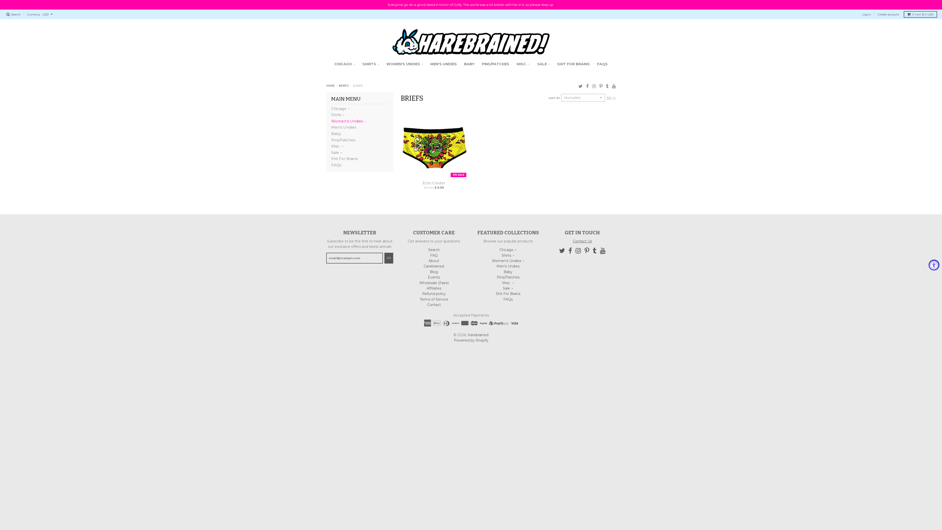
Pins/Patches (343, 140)
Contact (434, 305)
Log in (866, 14)
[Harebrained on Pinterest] (600, 86)
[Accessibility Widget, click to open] (934, 265)
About (434, 261)
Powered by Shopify (471, 340)
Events (434, 277)
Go (389, 258)
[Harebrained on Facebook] (587, 86)
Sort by (554, 98)
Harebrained (478, 335)
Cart (923, 14)
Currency (33, 14)
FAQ (434, 255)
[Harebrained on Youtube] (614, 86)
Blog (434, 272)
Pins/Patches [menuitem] (495, 64)
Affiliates (434, 288)
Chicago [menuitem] (343, 64)
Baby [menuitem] (469, 64)
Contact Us (582, 241)
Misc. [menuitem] (522, 64)
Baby (336, 133)
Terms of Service (434, 299)
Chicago (338, 108)
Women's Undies (347, 121)
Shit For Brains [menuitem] (573, 64)
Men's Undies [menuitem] (443, 64)
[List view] (614, 98)
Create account (888, 14)
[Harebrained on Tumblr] (607, 86)
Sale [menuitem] (542, 64)
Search (434, 250)
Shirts (336, 114)
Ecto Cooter (434, 183)
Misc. (335, 146)
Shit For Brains (344, 158)
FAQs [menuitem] (602, 64)
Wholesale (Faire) (434, 283)
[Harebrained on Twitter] (580, 86)
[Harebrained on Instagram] (594, 86)
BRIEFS (344, 85)
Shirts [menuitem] (369, 64)
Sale (335, 152)
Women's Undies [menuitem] (403, 64)
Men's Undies (343, 127)
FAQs (336, 165)
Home (330, 85)
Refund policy (434, 294)
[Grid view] (609, 98)
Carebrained (434, 266)
